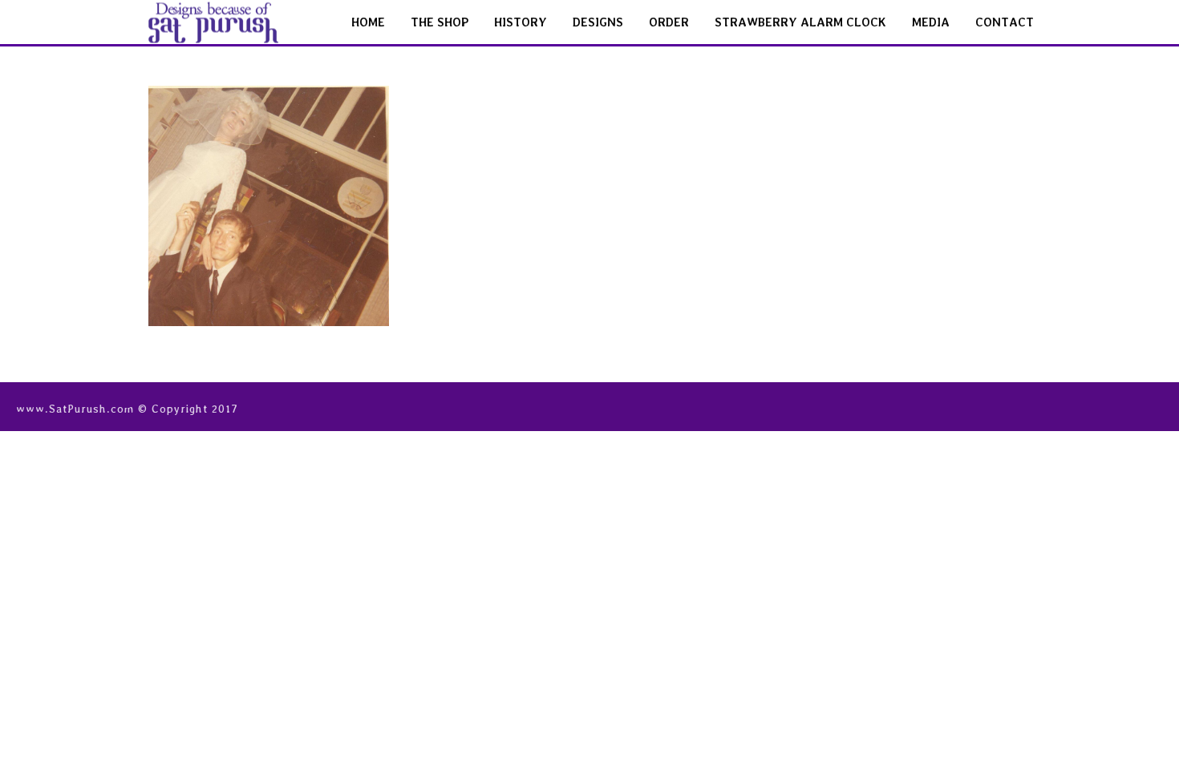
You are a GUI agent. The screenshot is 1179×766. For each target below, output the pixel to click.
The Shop (439, 22)
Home (368, 22)
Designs (598, 22)
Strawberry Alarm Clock (800, 22)
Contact (1004, 22)
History (520, 22)
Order (669, 22)
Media (931, 22)
